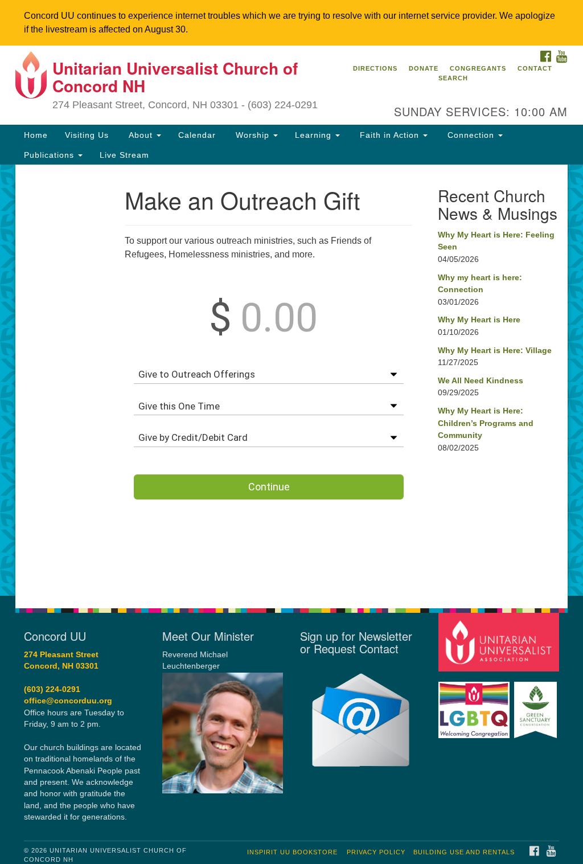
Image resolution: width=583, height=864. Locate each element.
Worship (252, 135)
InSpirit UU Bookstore (292, 852)
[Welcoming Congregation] (475, 704)
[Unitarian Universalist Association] (500, 641)
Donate (423, 68)
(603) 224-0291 (52, 689)
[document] (291, 380)
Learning (314, 135)
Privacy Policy (376, 852)
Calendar (197, 135)
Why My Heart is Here (479, 319)
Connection (471, 135)
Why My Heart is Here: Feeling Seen (496, 241)
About (140, 135)
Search (453, 78)
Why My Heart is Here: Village (495, 350)
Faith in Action (389, 135)
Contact (535, 68)
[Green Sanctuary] (536, 704)
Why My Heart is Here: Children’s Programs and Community (485, 423)
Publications (50, 154)
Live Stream (124, 154)
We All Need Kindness (480, 380)
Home (36, 135)
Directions (375, 68)
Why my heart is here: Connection (480, 283)
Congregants (478, 68)
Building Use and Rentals (464, 852)
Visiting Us (87, 135)
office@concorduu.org (68, 701)
